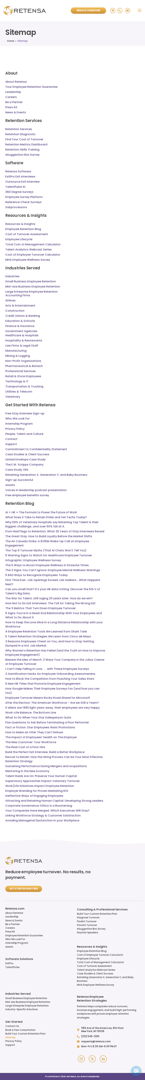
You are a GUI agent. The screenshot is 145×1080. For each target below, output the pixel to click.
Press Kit (10, 931)
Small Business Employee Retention (26, 998)
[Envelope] (127, 10)
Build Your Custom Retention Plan (97, 914)
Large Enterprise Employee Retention (27, 1005)
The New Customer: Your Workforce (30, 742)
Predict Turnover (87, 921)
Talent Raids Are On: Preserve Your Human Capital (41, 776)
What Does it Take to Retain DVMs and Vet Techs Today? (46, 517)
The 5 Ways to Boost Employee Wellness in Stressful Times (47, 565)
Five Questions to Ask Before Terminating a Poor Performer (47, 722)
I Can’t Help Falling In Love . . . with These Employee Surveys (47, 669)
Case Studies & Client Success (95, 973)
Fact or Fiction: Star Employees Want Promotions (40, 727)
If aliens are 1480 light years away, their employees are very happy (52, 708)
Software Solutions (19, 959)
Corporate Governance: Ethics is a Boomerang (38, 806)
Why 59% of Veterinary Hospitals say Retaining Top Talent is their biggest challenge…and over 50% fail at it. (51, 524)
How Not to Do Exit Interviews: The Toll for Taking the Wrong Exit (50, 603)
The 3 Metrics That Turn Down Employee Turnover (40, 608)
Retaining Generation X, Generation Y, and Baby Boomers (105, 979)
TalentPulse (12, 967)
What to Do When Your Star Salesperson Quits (38, 717)
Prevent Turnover (87, 925)
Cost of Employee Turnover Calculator (100, 955)
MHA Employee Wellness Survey (95, 985)
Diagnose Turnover (88, 917)
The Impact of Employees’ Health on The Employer (41, 737)
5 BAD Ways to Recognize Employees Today (36, 575)
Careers (10, 928)
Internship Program (16, 943)
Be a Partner (12, 924)
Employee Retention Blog (92, 951)
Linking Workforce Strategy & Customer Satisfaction (43, 815)
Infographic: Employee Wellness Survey (33, 560)
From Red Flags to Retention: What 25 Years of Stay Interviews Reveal (54, 531)
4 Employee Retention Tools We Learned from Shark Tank (46, 631)
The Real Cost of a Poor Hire (25, 747)
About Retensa (14, 913)
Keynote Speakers (87, 932)
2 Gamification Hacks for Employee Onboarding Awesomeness (50, 674)
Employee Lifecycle (88, 958)
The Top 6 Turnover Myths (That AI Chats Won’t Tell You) (45, 550)
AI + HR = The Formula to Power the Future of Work (41, 512)
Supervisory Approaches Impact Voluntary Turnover (42, 781)
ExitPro (9, 963)
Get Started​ (13, 1022)
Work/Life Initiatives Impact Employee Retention (39, 786)
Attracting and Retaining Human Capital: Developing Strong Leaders (54, 801)
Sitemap (10, 1037)
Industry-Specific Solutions (21, 1009)
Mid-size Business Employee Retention (27, 1002)
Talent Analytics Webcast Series (96, 970)
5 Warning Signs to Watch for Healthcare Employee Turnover (48, 555)
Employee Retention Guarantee (24, 935)
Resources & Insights (92, 947)
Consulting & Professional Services (102, 909)
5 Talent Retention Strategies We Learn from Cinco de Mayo (48, 636)
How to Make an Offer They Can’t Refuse (34, 732)
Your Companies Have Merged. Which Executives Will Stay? (47, 811)
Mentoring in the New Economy (27, 771)
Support (10, 1045)
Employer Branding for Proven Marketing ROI (36, 791)
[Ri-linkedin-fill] (103, 1058)
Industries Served (18, 994)
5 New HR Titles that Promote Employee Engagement (42, 684)
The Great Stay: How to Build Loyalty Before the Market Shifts (48, 536)
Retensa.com (14, 909)
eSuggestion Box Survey (91, 929)
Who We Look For (15, 939)
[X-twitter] (92, 1058)
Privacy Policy (13, 1041)
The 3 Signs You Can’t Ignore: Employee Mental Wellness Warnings (52, 570)
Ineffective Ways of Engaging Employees (34, 796)
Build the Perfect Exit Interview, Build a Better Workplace (45, 752)
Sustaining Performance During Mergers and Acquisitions (46, 766)
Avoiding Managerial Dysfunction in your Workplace (42, 820)
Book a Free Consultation (20, 1030)
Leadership (11, 916)
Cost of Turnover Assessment (94, 966)
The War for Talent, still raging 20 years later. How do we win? (49, 598)
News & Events (13, 920)
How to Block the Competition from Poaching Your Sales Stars (49, 679)
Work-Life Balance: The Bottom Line (30, 713)
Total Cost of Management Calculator (100, 962)
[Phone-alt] (119, 10)
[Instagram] (81, 1058)
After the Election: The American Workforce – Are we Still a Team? (52, 703)
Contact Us (12, 1026)
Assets (9, 947)
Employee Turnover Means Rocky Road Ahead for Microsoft (47, 698)
